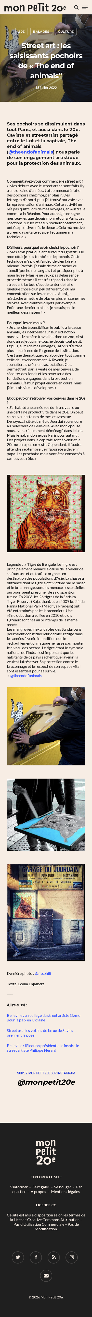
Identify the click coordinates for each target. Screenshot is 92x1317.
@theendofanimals (30, 152)
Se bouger (62, 1186)
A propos (38, 1191)
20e (21, 31)
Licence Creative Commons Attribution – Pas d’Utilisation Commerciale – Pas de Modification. (47, 1224)
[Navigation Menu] (85, 7)
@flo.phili (43, 973)
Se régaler (41, 1186)
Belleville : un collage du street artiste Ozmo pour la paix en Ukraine (43, 1017)
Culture (66, 31)
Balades (41, 31)
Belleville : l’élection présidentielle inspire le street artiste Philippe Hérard (43, 1047)
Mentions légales (65, 1191)
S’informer (19, 1186)
